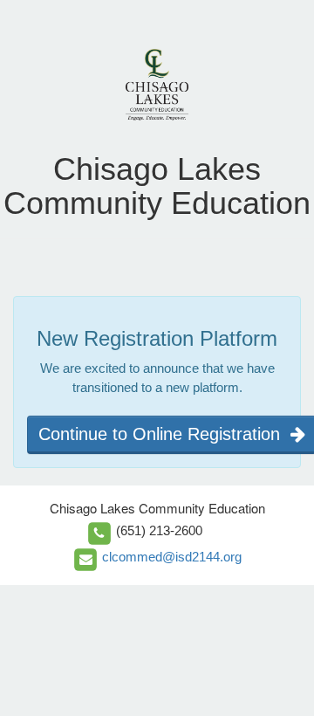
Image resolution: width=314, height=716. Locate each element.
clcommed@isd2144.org (172, 556)
